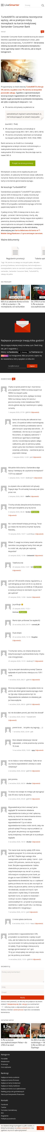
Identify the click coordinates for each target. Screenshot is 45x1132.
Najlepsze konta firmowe (10, 1080)
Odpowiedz (35, 412)
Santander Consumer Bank (18, 271)
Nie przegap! (6, 282)
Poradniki (4, 1059)
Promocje (4, 1064)
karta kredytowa (21, 265)
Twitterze (35, 352)
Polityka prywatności (8, 1119)
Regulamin (4, 1116)
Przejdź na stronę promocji (22, 163)
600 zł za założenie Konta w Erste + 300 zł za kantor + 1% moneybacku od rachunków (15, 304)
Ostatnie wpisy (7, 1020)
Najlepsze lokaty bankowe (10, 1086)
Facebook (4, 1104)
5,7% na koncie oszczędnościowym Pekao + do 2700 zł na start (14, 1042)
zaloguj (24, 1004)
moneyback (37, 268)
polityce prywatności (24, 1128)
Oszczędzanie (6, 1067)
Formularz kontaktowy (9, 1110)
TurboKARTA (33, 271)
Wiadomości (5, 1061)
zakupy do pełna (7, 274)
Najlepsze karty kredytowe (11, 1083)
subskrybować (18, 1010)
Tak (40, 1128)
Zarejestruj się (12, 1004)
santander (4, 271)
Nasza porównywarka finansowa (12, 1094)
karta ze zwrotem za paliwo (23, 268)
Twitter (3, 1107)
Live (11, 4)
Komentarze (6, 379)
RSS (2, 1113)
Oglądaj (5, 356)
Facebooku (13, 352)
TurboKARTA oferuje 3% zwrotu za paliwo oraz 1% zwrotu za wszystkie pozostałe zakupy (22, 90)
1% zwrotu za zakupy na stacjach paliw (19, 262)
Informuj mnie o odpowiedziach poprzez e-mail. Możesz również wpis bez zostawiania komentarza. (20, 1009)
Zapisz (32, 366)
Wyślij (22, 997)
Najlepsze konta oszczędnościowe (13, 1089)
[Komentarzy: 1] (27, 297)
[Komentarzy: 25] (42, 31)
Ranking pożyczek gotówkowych (12, 1091)
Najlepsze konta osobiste (10, 1077)
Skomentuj (5, 966)
